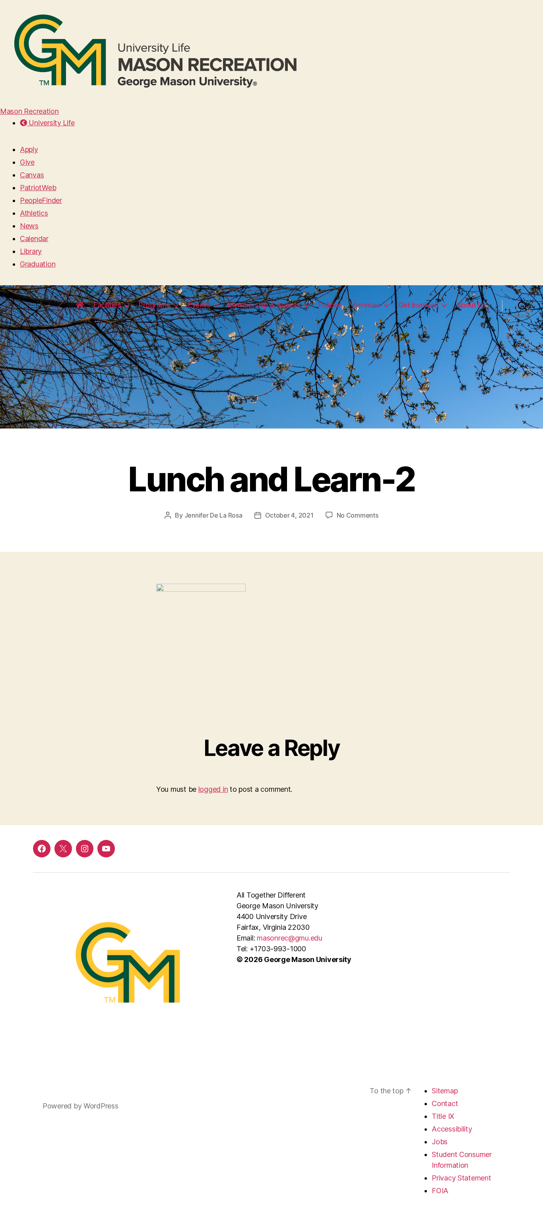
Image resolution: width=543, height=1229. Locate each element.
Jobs (440, 1141)
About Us (471, 305)
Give (27, 162)
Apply (29, 149)
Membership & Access (264, 305)
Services (366, 305)
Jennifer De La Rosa (213, 515)
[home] (80, 305)
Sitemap (445, 1091)
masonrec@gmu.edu (289, 938)
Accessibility (452, 1129)
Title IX (443, 1116)
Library (31, 251)
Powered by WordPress (80, 1106)
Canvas (32, 175)
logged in (213, 789)
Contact (445, 1103)
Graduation (37, 264)
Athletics (34, 213)
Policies (330, 305)
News (29, 226)
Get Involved (418, 305)
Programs (154, 305)
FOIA (440, 1190)
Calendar (34, 238)
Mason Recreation (29, 111)
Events (199, 305)
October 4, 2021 (289, 515)
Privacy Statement (461, 1178)
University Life (50, 123)
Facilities (107, 305)
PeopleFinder (41, 200)
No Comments (357, 515)
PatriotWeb (38, 187)
